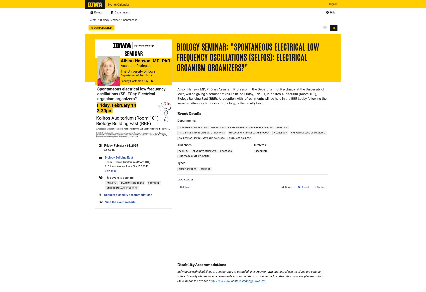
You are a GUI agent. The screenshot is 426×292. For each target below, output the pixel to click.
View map (110, 170)
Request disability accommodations (128, 195)
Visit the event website (120, 202)
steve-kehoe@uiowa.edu (250, 281)
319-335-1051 (221, 281)
